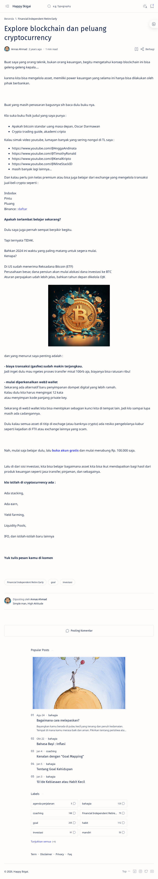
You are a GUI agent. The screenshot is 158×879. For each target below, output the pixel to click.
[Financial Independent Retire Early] (25, 582)
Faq (70, 854)
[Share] (147, 49)
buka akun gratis (65, 450)
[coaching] (51, 751)
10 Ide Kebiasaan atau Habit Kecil (61, 782)
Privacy (60, 854)
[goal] (53, 582)
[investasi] (67, 582)
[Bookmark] (152, 6)
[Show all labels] (43, 841)
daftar (22, 209)
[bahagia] (53, 715)
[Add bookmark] (136, 49)
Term (34, 854)
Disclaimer (46, 854)
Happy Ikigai (22, 6)
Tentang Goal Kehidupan (55, 769)
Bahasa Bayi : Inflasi (51, 744)
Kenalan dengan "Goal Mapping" (60, 756)
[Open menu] (7, 6)
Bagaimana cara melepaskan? (58, 720)
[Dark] (144, 6)
